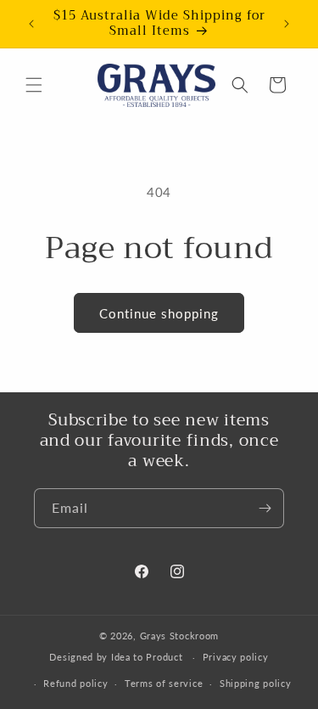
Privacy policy (236, 656)
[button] (34, 85)
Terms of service (164, 683)
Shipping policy (256, 683)
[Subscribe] (264, 508)
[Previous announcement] (31, 23)
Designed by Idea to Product (117, 656)
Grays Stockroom (180, 635)
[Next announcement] (286, 23)
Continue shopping (159, 313)
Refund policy (75, 683)
